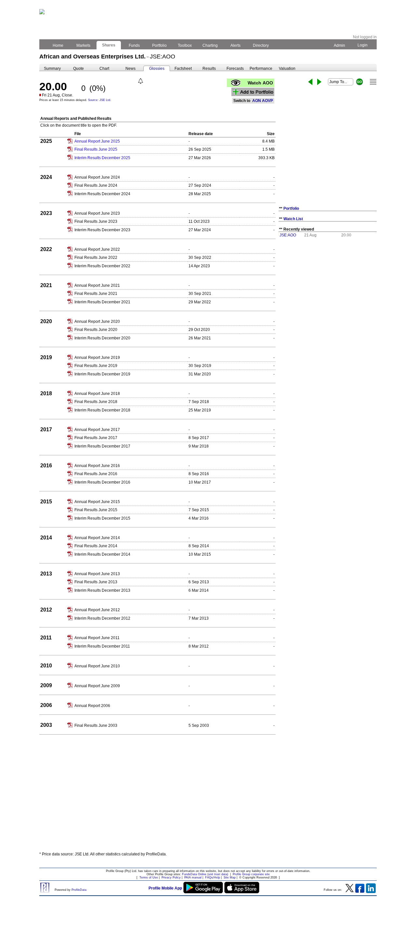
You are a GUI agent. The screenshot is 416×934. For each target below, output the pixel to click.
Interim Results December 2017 (102, 446)
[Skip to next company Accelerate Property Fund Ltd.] (319, 82)
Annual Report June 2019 (97, 357)
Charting (210, 45)
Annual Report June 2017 (97, 429)
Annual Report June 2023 (97, 213)
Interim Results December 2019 (102, 374)
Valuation (287, 68)
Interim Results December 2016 (102, 482)
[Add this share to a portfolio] (252, 92)
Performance (261, 68)
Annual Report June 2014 (97, 538)
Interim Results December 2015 (102, 518)
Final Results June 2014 (95, 546)
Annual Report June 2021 (97, 285)
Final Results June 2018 (95, 401)
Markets (83, 45)
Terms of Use (148, 877)
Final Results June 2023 (95, 221)
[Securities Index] (373, 81)
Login (363, 45)
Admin (339, 45)
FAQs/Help (212, 877)
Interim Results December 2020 (102, 338)
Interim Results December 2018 (102, 410)
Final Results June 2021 (95, 293)
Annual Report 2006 (92, 705)
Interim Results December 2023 (102, 230)
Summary (52, 68)
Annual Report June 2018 (97, 393)
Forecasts (235, 68)
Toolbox (185, 45)
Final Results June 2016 (95, 474)
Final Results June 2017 (95, 437)
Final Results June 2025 (95, 149)
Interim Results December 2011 (102, 646)
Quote (78, 68)
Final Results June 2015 (95, 510)
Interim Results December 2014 (102, 554)
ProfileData (79, 889)
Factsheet (183, 68)
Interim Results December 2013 (102, 590)
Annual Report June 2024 (97, 177)
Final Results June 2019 (95, 365)
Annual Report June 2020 (97, 321)
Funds (134, 45)
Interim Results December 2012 (102, 618)
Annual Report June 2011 (97, 638)
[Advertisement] (208, 798)
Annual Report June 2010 (97, 666)
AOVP (267, 100)
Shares (108, 45)
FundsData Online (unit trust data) (205, 874)
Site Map (230, 877)
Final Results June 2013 (95, 582)
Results (209, 68)
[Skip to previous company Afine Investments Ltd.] (310, 82)
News (130, 68)
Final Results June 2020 (95, 329)
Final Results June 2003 (95, 725)
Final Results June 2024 (95, 185)
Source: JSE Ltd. (99, 100)
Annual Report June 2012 (97, 610)
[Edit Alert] (140, 81)
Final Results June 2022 (95, 257)
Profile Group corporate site (251, 874)
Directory (261, 45)
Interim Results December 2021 (102, 302)
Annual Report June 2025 (97, 141)
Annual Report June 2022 (97, 249)
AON (256, 100)
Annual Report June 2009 (97, 686)
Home (58, 45)
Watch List (293, 219)
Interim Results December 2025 (102, 158)
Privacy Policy (171, 877)
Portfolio (159, 45)
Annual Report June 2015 (97, 501)
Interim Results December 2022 (102, 266)
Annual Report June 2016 (97, 465)
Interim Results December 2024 (102, 194)
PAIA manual (193, 877)
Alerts (235, 45)
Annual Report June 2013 (97, 574)
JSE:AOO (288, 235)
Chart (104, 68)
